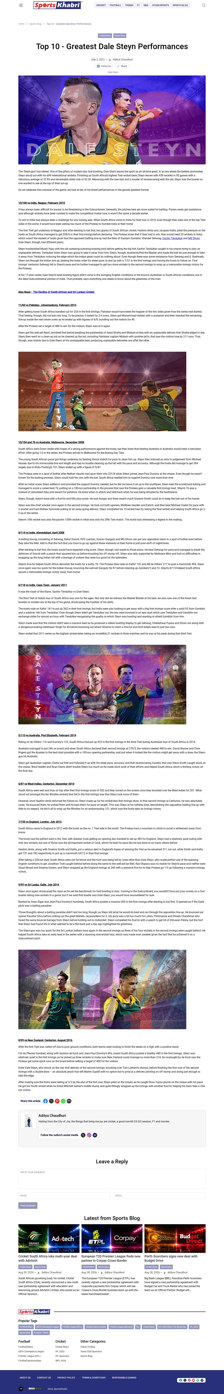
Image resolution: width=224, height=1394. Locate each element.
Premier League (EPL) (72, 1327)
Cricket (101, 5)
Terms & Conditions (93, 1377)
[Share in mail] (69, 1101)
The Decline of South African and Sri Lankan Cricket (63, 292)
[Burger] (21, 5)
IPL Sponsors (62, 1356)
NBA (146, 5)
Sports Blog (180, 5)
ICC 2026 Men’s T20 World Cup (172, 1327)
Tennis (129, 5)
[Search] (204, 5)
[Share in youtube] (193, 1380)
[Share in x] (184, 1380)
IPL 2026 (194, 1327)
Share (124, 66)
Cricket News (105, 36)
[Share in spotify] (197, 1380)
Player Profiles (88, 1347)
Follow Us (106, 66)
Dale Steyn (113, 72)
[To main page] (58, 5)
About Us (25, 1377)
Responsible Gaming (124, 1377)
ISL (137, 1327)
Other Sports (160, 5)
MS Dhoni (194, 238)
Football (115, 5)
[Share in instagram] (189, 1380)
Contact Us (44, 1377)
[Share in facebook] (45, 1101)
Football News (26, 1327)
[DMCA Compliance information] (35, 1389)
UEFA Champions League (47, 1327)
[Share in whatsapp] (63, 1101)
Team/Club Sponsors (91, 1351)
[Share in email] (202, 1380)
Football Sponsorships (96, 1327)
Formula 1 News (41, 1333)
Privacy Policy (66, 1377)
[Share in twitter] (51, 1101)
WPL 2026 (60, 1360)
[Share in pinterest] (57, 1101)
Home (21, 24)
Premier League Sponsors (121, 1327)
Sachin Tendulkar (172, 238)
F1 (138, 5)
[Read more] (49, 1260)
